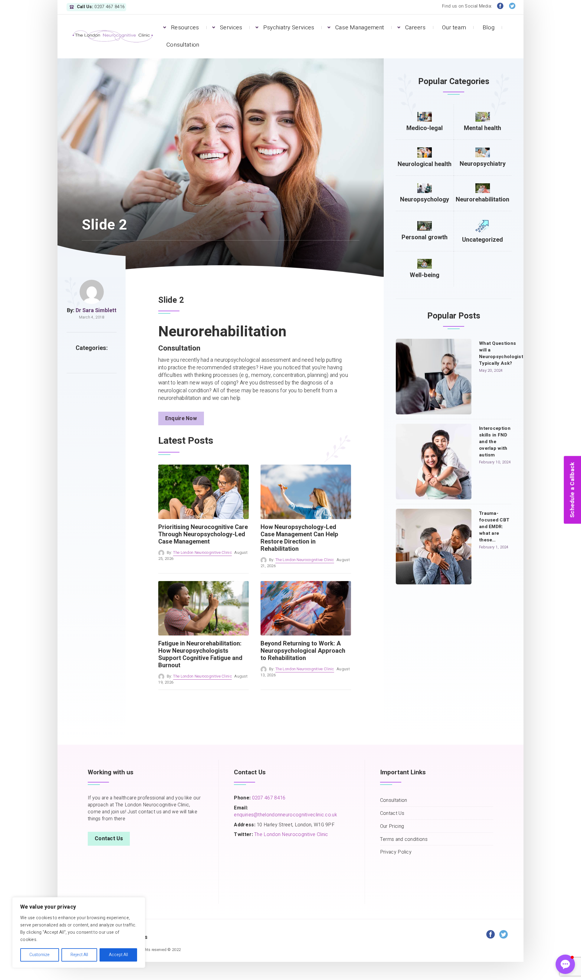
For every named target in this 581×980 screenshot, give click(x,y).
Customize (39, 955)
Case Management (359, 27)
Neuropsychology (424, 199)
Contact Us (109, 838)
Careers (415, 27)
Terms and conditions (404, 839)
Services (231, 27)
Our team (454, 27)
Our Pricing (392, 826)
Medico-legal (424, 128)
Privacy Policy (396, 852)
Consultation (182, 45)
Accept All (118, 955)
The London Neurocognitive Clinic (202, 552)
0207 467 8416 (268, 798)
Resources (185, 27)
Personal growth (425, 237)
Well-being (424, 275)
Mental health (482, 128)
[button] (565, 964)
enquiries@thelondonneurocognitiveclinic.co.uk (285, 814)
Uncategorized (482, 239)
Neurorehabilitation (482, 199)
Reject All (79, 955)
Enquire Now (181, 418)
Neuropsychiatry (483, 163)
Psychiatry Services (288, 27)
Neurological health (424, 164)
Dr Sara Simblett (96, 310)
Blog (488, 27)
